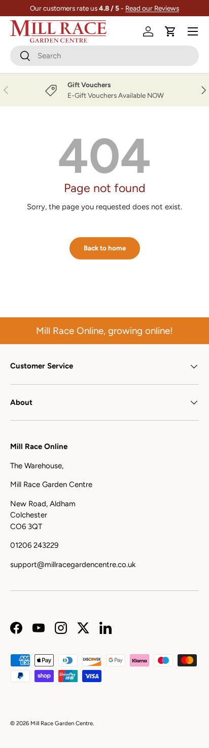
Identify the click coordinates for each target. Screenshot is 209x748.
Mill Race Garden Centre (61, 723)
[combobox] (104, 56)
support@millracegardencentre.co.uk (72, 564)
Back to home (105, 248)
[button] (170, 31)
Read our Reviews (152, 8)
